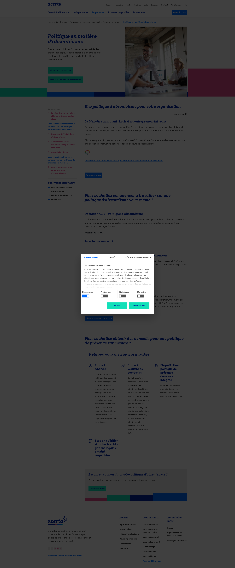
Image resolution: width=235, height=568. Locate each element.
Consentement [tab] (91, 257)
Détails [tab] (112, 257)
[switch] (104, 296)
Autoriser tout (139, 306)
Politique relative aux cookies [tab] (138, 257)
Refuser (116, 306)
